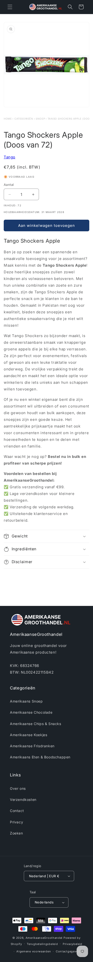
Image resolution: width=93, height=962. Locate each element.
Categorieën (23, 118)
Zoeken (16, 833)
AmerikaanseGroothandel (44, 938)
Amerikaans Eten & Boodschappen (40, 757)
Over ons (18, 788)
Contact (17, 811)
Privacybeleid (72, 944)
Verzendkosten (23, 799)
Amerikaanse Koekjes (28, 735)
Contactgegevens (69, 951)
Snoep (40, 118)
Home (8, 118)
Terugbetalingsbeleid (42, 944)
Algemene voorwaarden (33, 951)
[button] (9, 6)
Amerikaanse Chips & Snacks (35, 724)
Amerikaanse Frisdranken (32, 746)
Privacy (16, 822)
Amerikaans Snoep (26, 701)
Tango (9, 157)
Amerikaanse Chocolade (31, 712)
